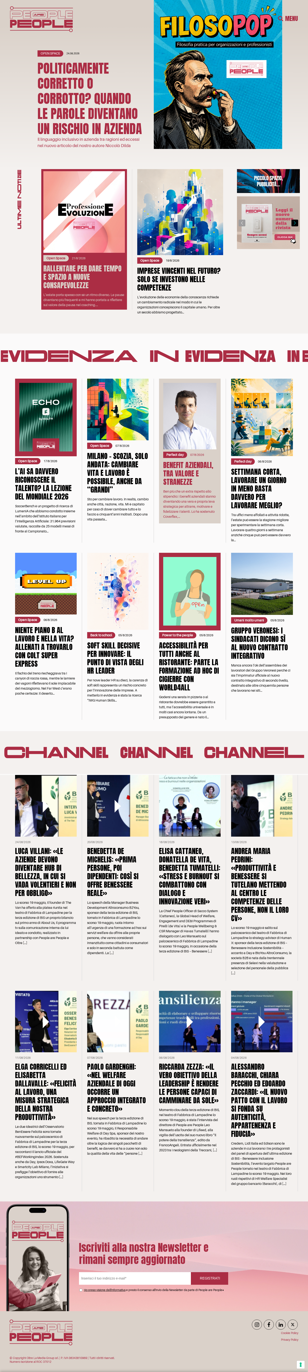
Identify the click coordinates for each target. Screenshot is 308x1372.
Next (294, 223)
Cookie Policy (289, 1333)
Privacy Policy (289, 1339)
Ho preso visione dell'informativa (105, 1290)
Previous (242, 223)
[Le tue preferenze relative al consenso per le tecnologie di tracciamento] (301, 1365)
